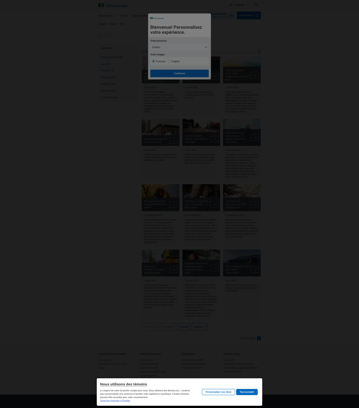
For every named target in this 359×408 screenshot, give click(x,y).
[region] (179, 392)
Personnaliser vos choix (218, 392)
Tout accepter (247, 392)
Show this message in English (115, 400)
